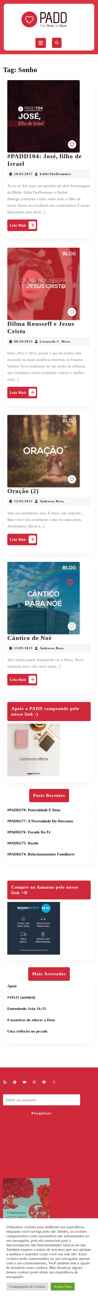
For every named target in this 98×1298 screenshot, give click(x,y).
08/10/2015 (23, 341)
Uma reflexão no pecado (27, 1031)
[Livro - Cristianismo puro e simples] (26, 1213)
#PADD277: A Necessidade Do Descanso (40, 821)
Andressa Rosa (52, 501)
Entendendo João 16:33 (26, 1009)
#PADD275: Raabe (22, 843)
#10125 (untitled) (21, 997)
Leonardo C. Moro (55, 341)
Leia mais (23, 226)
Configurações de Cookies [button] (27, 1286)
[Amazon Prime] (33, 928)
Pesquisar (41, 1113)
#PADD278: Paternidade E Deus (33, 810)
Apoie (12, 986)
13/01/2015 (23, 648)
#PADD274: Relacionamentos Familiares (41, 854)
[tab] (40, 43)
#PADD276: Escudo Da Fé (29, 832)
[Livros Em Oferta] (33, 749)
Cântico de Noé (29, 637)
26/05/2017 (23, 174)
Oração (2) (23, 491)
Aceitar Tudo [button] (63, 1286)
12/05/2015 (23, 501)
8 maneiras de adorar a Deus (31, 1020)
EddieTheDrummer (55, 174)
